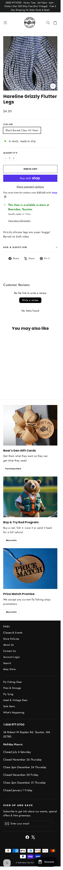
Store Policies (11, 639)
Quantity (10, 153)
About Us (8, 645)
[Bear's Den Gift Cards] (30, 425)
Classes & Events (12, 632)
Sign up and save (18, 805)
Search (7, 663)
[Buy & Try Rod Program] (30, 497)
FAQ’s (6, 626)
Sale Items (9, 706)
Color (8, 124)
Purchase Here (13, 468)
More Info (11, 540)
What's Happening (13, 712)
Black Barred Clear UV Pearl (22, 130)
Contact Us (9, 651)
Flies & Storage (12, 688)
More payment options (30, 187)
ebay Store (9, 669)
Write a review (30, 300)
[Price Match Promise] (30, 568)
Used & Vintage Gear (15, 700)
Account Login (11, 657)
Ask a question (15, 247)
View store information (19, 220)
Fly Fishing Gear (12, 682)
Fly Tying (8, 694)
